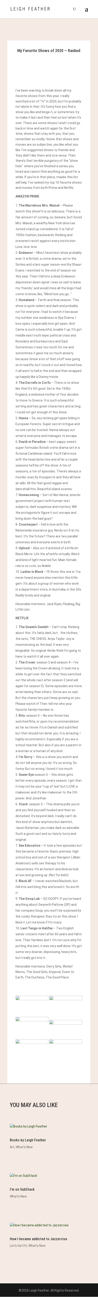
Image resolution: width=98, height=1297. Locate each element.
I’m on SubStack (22, 1189)
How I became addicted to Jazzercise (38, 1239)
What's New (24, 1147)
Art (12, 1147)
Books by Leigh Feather (28, 1140)
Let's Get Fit (18, 1245)
